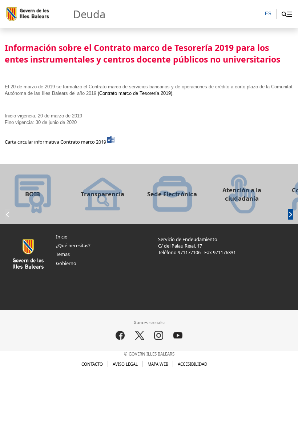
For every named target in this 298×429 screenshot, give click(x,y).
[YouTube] (178, 335)
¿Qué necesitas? (73, 245)
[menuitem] (289, 14)
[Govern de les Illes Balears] (35, 14)
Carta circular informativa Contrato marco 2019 (56, 142)
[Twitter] (139, 335)
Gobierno (66, 263)
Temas (63, 254)
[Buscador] (284, 14)
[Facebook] (120, 335)
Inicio (62, 236)
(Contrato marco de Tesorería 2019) (135, 93)
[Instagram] (159, 335)
